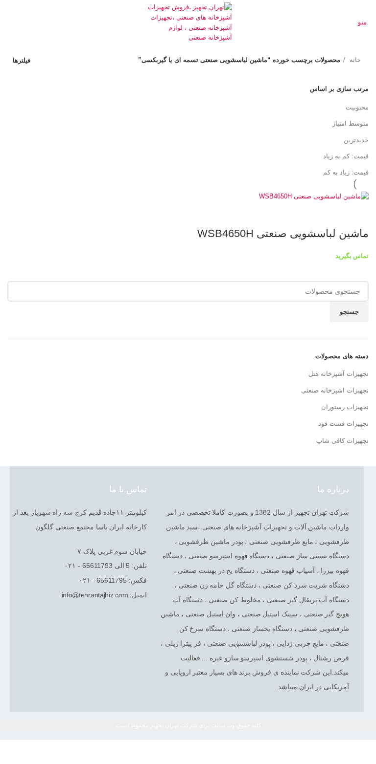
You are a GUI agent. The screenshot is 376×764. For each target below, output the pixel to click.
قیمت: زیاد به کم (346, 172)
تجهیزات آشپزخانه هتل (338, 373)
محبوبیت (357, 107)
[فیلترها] (364, 752)
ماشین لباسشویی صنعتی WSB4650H (283, 233)
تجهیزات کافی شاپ (342, 440)
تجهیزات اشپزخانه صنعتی (335, 390)
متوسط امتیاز (350, 123)
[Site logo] (188, 22)
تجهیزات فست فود (343, 423)
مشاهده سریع (356, 214)
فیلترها (21, 60)
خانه (354, 60)
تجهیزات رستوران (345, 407)
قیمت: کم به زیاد (346, 156)
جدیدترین (356, 140)
